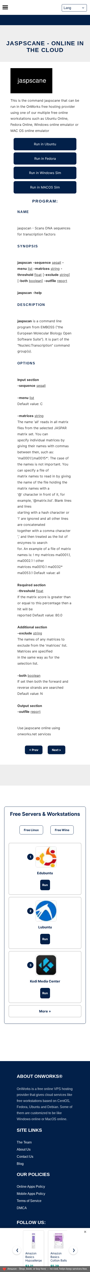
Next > (56, 750)
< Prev (33, 750)
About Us (24, 1149)
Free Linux (31, 830)
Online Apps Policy (31, 1186)
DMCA (22, 1208)
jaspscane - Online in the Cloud (45, 46)
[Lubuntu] (47, 910)
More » (45, 1011)
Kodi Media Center (45, 981)
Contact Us (25, 1156)
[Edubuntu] (47, 856)
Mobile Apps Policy (31, 1193)
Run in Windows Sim (45, 173)
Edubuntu (45, 873)
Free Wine (62, 830)
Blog (20, 1163)
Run (45, 885)
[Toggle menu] (5, 7)
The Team (24, 1142)
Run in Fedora (45, 158)
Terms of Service (29, 1201)
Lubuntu (45, 927)
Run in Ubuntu (45, 144)
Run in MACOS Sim (45, 187)
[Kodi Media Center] (47, 965)
